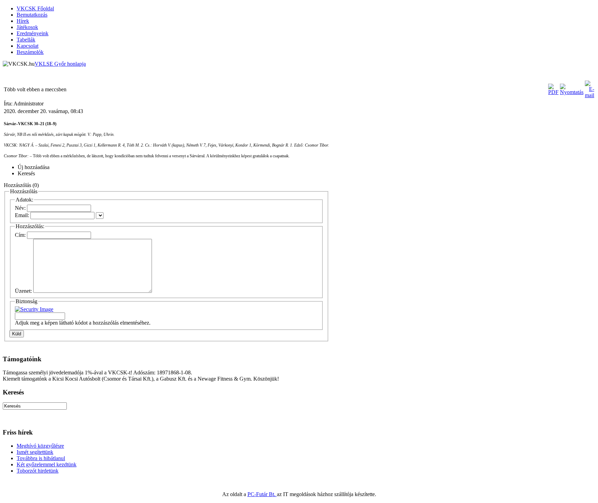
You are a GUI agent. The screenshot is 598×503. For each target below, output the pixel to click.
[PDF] (553, 92)
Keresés (26, 173)
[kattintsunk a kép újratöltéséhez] (34, 309)
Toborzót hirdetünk (37, 471)
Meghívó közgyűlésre (40, 446)
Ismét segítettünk (35, 452)
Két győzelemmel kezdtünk (46, 464)
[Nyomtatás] (571, 92)
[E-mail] (589, 95)
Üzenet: (23, 291)
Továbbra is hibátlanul (41, 458)
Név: (20, 208)
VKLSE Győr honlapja (60, 64)
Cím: (20, 235)
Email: (22, 215)
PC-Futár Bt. (262, 494)
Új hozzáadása (33, 167)
